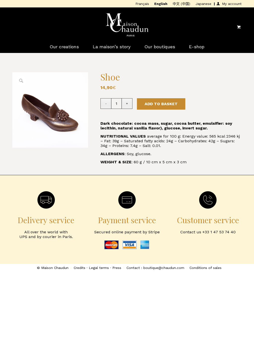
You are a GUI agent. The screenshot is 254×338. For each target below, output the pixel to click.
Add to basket (161, 103)
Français (142, 4)
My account (232, 4)
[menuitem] (142, 3)
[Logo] (127, 27)
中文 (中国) (181, 4)
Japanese (203, 4)
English (160, 4)
